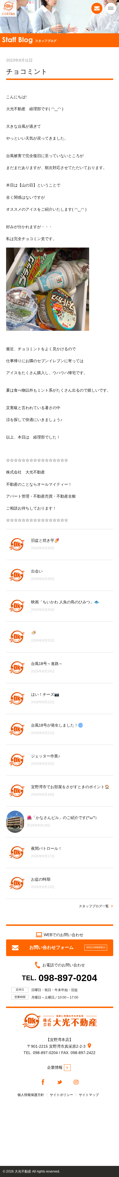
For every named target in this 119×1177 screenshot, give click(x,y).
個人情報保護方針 (30, 1095)
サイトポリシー (61, 1095)
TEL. (59, 978)
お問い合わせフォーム (67, 947)
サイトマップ (89, 1095)
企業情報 (55, 1067)
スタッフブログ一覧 (94, 906)
